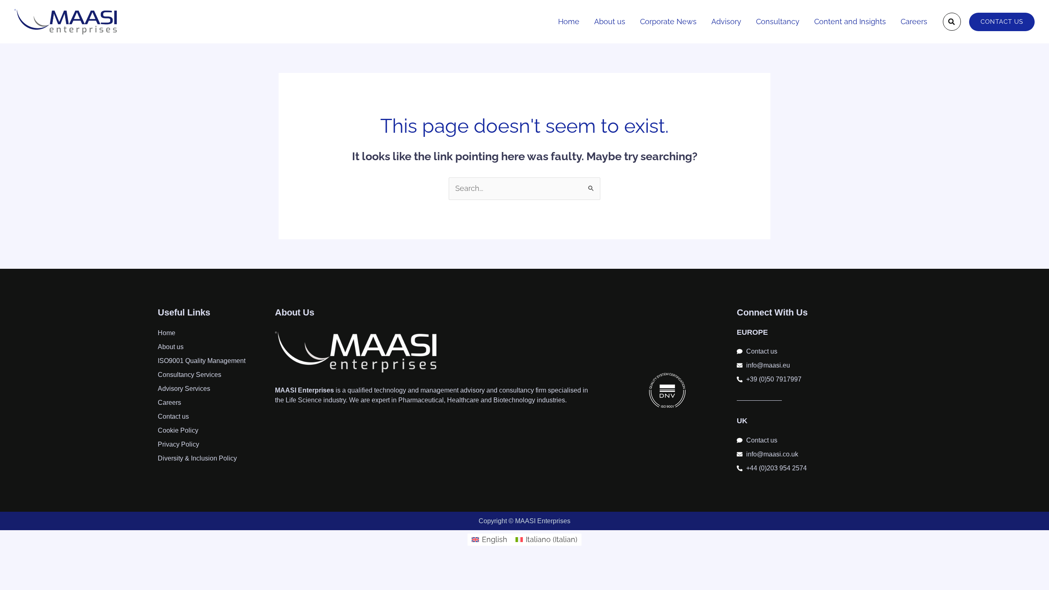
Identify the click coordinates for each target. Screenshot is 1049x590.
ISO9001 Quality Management (201, 360)
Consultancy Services (189, 374)
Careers (914, 21)
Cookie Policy (178, 430)
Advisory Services (184, 388)
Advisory (726, 21)
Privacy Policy (178, 444)
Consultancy (777, 21)
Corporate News (668, 21)
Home (568, 21)
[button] (952, 22)
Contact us (173, 416)
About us (609, 21)
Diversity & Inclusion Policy (197, 458)
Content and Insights (850, 21)
